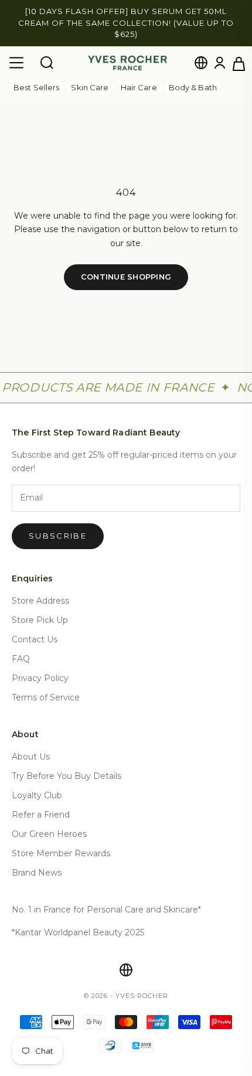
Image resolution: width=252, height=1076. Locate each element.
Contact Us (34, 639)
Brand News (37, 872)
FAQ (21, 658)
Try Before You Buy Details (66, 776)
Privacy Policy (40, 678)
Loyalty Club (37, 795)
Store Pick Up (40, 620)
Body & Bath (193, 87)
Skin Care (89, 87)
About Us (31, 756)
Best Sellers (36, 87)
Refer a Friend (41, 814)
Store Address (40, 600)
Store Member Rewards (61, 853)
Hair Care (139, 87)
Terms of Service (46, 697)
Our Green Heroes (49, 834)
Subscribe (58, 535)
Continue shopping (126, 276)
